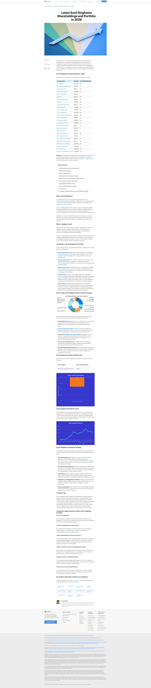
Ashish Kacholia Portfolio (89, 648)
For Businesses (90, 635)
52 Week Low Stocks (66, 637)
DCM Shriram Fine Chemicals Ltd (65, 151)
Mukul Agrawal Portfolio (61, 648)
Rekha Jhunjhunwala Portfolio (66, 647)
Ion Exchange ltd (61, 107)
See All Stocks (71, 652)
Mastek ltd (59, 96)
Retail (65, 334)
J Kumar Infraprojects (62, 109)
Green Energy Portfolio (66, 620)
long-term (75, 469)
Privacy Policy (65, 635)
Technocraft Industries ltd (63, 104)
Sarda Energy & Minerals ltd (63, 86)
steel (80, 254)
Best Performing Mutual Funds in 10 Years (86, 642)
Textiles (74, 334)
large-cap (73, 530)
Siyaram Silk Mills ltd (62, 133)
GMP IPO (58, 645)
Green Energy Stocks (102, 615)
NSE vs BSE (73, 645)
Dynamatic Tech (62, 274)
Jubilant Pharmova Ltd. (63, 267)
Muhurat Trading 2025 (102, 628)
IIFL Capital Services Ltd (64, 259)
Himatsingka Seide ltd (62, 120)
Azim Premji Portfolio (76, 647)
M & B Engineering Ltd (62, 135)
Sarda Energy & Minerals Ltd (65, 252)
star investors (76, 580)
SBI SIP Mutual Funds (66, 642)
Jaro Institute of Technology (63, 138)
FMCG (78, 334)
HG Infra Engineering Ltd (63, 125)
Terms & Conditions (59, 635)
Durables (70, 334)
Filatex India (46, 652)
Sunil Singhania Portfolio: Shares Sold (68, 181)
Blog (56, 1)
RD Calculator (90, 626)
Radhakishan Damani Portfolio (86, 647)
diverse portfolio (79, 263)
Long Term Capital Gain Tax (65, 645)
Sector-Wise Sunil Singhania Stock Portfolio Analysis (71, 178)
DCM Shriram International (63, 143)
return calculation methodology (78, 673)
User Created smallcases (73, 635)
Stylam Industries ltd (62, 117)
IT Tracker (64, 622)
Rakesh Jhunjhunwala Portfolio (55, 647)
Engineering (69, 321)
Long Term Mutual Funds (62, 643)
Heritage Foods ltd (61, 130)
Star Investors (82, 1)
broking (62, 263)
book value (82, 462)
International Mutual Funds (72, 643)
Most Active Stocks (97, 637)
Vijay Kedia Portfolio (71, 586)
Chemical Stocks (101, 617)
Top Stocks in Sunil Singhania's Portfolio (68, 175)
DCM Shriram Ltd (61, 149)
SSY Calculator (90, 628)
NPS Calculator (90, 625)
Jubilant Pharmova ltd (62, 91)
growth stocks (61, 67)
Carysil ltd (59, 102)
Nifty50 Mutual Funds (75, 642)
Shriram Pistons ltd (61, 94)
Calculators (74, 1)
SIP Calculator (90, 615)
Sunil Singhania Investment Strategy (68, 186)
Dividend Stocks (101, 622)
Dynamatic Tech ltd (61, 89)
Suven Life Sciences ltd (62, 122)
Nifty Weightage (53, 645)
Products (89, 1)
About (49, 635)
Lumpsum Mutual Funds (58, 642)
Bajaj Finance (51, 652)
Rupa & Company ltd (62, 128)
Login (99, 1)
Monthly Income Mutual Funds (99, 642)
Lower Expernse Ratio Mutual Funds (50, 643)
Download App (50, 622)
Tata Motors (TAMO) (57, 652)
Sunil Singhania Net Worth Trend (67, 183)
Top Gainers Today (73, 637)
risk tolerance (88, 507)
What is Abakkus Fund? (64, 173)
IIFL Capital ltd (60, 83)
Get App (104, 1)
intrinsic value (63, 460)
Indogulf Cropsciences (62, 146)
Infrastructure (61, 328)
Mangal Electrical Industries (63, 141)
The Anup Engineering (62, 99)
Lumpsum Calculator (91, 617)
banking (84, 261)
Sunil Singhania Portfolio (52, 648)
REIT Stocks (100, 623)
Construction (69, 328)
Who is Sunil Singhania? (65, 170)
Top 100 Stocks (65, 617)
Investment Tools (81, 635)
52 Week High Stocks (58, 637)
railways (75, 330)
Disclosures (53, 635)
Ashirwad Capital (65, 652)
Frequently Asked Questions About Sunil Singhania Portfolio (74, 191)
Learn (60, 1)
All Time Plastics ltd (61, 112)
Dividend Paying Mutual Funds (91, 643)
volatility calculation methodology (94, 673)
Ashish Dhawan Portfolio (80, 590)
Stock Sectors (67, 1)
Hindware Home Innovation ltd (64, 115)
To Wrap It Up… (63, 188)
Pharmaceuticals (62, 341)
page (59, 680)
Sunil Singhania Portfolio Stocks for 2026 (69, 168)
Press (86, 635)
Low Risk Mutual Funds (81, 643)
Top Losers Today (81, 637)
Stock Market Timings (79, 645)
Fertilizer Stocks (101, 625)
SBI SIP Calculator (91, 630)
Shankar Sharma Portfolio (62, 590)
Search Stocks (100, 630)
